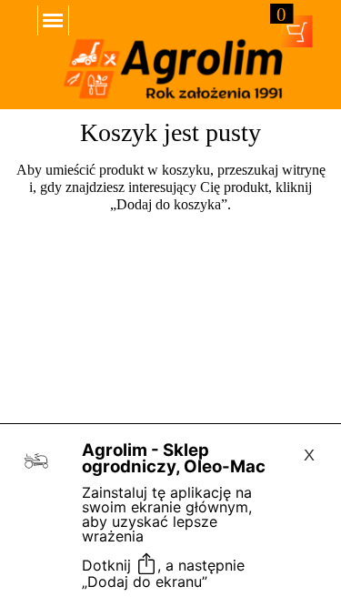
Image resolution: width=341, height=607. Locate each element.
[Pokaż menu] (53, 20)
